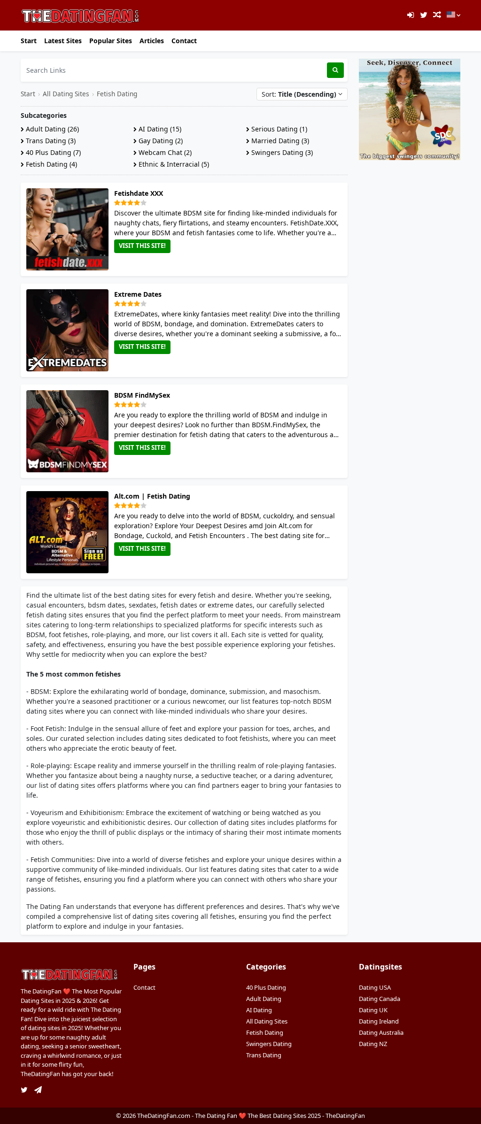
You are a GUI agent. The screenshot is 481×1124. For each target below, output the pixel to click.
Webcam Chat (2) (164, 152)
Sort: (299, 94)
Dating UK (373, 1010)
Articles (152, 40)
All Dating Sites (66, 93)
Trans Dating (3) (50, 140)
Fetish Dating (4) (50, 164)
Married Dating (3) (279, 140)
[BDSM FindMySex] (69, 431)
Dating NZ (373, 1043)
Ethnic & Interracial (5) (173, 164)
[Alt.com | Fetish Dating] (69, 532)
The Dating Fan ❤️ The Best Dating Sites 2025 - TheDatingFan (280, 1115)
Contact (184, 40)
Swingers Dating (269, 1043)
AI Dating (259, 1010)
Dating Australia (381, 1032)
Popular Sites (110, 40)
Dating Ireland (379, 1021)
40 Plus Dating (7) (52, 152)
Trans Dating (263, 1055)
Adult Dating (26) (51, 128)
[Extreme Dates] (69, 330)
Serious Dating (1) (278, 128)
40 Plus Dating (266, 987)
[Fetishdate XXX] (69, 229)
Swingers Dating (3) (281, 152)
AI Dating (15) (159, 128)
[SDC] (409, 108)
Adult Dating (263, 998)
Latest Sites (63, 40)
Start (29, 40)
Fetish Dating (117, 93)
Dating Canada (379, 998)
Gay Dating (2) (160, 140)
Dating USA (375, 987)
